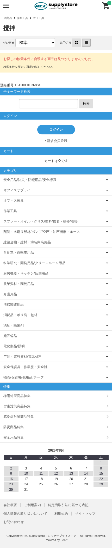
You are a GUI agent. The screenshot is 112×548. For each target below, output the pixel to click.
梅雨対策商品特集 (16, 396)
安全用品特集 (13, 437)
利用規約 (61, 514)
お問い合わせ (13, 522)
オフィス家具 (13, 201)
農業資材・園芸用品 (18, 284)
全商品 (7, 17)
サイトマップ (85, 514)
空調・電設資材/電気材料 (22, 356)
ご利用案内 (32, 505)
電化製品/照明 (14, 346)
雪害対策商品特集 (16, 406)
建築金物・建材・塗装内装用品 (27, 242)
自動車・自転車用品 (18, 253)
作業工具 (22, 17)
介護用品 (10, 294)
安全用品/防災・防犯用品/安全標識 (29, 180)
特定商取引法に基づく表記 (68, 505)
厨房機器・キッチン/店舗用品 (25, 273)
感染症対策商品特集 (18, 417)
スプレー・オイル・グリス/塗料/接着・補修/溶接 (40, 221)
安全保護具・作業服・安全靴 (25, 367)
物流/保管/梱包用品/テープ (23, 377)
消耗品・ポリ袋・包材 (20, 315)
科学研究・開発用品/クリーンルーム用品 (34, 263)
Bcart (64, 540)
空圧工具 (38, 17)
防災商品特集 (13, 427)
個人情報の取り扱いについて (25, 514)
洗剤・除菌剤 (13, 325)
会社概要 (10, 505)
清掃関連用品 (13, 304)
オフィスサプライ (16, 190)
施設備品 (10, 336)
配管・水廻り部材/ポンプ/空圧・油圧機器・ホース (41, 232)
